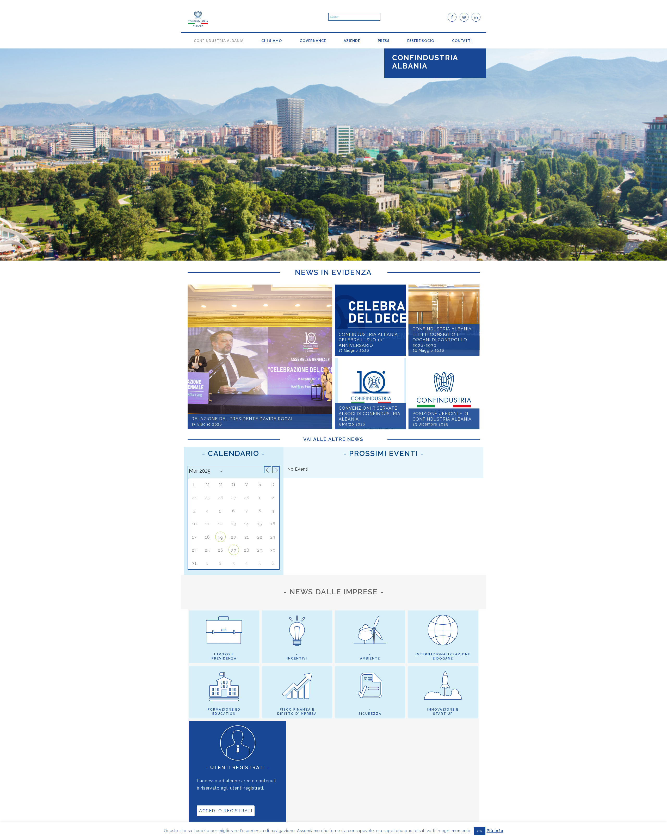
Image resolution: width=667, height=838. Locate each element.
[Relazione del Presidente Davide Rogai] (260, 357)
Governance (313, 41)
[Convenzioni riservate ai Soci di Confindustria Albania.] (370, 393)
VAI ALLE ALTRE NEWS (333, 439)
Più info (495, 830)
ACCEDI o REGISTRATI (225, 810)
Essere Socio (420, 41)
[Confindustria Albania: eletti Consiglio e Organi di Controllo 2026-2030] (444, 320)
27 (233, 550)
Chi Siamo (271, 41)
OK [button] (479, 831)
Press (384, 41)
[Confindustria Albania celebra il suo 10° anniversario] (370, 320)
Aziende (352, 41)
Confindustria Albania (219, 41)
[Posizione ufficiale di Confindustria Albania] (444, 393)
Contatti (462, 41)
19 (220, 537)
